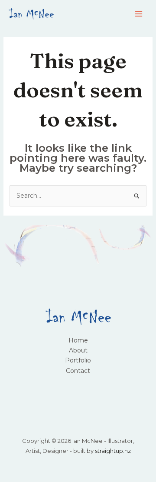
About (78, 350)
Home (78, 340)
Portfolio (78, 360)
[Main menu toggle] (138, 14)
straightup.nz (113, 450)
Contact (78, 371)
